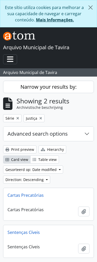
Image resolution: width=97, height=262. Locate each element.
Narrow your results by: (48, 86)
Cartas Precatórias (26, 195)
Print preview (22, 149)
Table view (47, 159)
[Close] (90, 7)
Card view (19, 159)
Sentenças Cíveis (24, 232)
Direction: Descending (25, 179)
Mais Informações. (55, 20)
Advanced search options (38, 133)
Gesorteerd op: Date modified (31, 169)
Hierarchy (55, 149)
